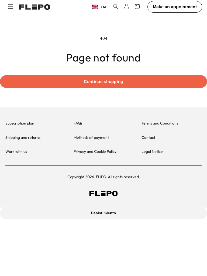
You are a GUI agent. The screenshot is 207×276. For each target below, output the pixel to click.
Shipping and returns (22, 137)
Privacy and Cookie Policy (95, 151)
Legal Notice (152, 151)
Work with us (16, 151)
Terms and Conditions (160, 123)
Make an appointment (175, 7)
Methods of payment (91, 137)
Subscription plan (19, 123)
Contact (148, 137)
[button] (10, 6)
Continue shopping (103, 81)
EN (103, 6)
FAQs (78, 123)
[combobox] (99, 6)
